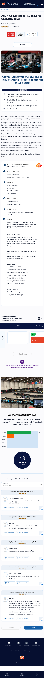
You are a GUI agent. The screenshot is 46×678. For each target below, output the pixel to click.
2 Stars (4, 443)
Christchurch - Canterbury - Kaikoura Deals (1, 10)
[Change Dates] (39, 318)
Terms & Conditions (22, 651)
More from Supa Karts (9, 24)
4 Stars (4, 436)
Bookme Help (14, 651)
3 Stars (4, 439)
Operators (31, 651)
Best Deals (7, 674)
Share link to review (22, 507)
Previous (11, 628)
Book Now (23, 354)
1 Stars (4, 446)
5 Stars (4, 432)
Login (37, 674)
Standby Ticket (3, 338)
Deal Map (22, 674)
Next (33, 628)
